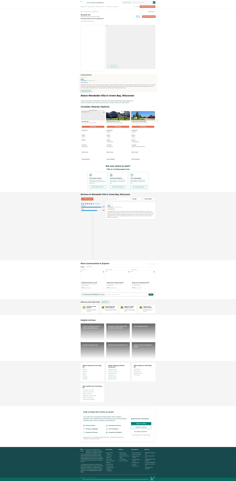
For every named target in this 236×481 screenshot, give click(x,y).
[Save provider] (154, 12)
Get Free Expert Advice (97, 186)
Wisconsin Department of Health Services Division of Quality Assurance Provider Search (105, 102)
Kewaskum (85, 378)
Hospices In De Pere (87, 393)
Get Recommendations (118, 186)
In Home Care (137, 375)
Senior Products (110, 460)
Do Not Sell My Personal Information (110, 469)
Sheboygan (85, 376)
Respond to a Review (141, 427)
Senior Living (83, 11)
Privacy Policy (110, 466)
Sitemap (109, 462)
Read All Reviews (86, 91)
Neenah (84, 373)
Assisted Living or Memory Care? (118, 345)
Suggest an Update (141, 423)
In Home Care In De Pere (88, 390)
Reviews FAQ (135, 462)
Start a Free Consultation (147, 6)
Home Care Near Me (150, 462)
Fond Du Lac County (112, 371)
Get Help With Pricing (149, 16)
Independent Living (138, 373)
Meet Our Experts (136, 454)
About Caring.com (136, 452)
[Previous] (150, 263)
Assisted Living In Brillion (88, 397)
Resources (109, 459)
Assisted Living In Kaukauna (89, 399)
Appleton (85, 369)
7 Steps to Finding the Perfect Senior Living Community (91, 327)
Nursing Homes (137, 371)
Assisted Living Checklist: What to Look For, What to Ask (117, 327)
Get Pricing (93, 126)
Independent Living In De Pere (89, 395)
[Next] (153, 263)
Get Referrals (122, 459)
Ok (152, 479)
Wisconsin (89, 11)
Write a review (88, 199)
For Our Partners (123, 460)
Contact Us (135, 466)
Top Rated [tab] (89, 266)
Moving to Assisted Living (90, 345)
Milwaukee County (112, 376)
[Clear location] (147, 295)
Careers (134, 464)
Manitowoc (85, 371)
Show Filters (148, 199)
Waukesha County (112, 378)
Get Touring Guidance (139, 186)
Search (151, 294)
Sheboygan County (112, 369)
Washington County (112, 373)
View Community (86, 159)
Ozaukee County (111, 375)
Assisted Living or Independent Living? (143, 345)
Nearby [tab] (82, 266)
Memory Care (83, 77)
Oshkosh (84, 375)
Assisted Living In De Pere (88, 391)
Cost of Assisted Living (140, 326)
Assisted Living (137, 369)
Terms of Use (92, 470)
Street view (113, 66)
